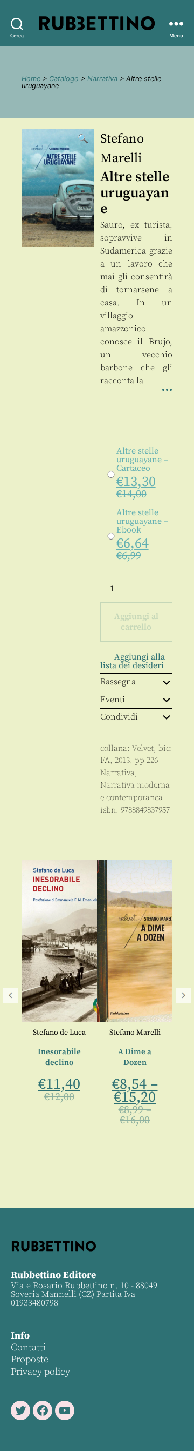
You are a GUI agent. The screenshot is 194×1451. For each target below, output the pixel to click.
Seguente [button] (183, 995)
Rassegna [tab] (118, 681)
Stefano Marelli (84, 1032)
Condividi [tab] (119, 716)
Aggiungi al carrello (136, 622)
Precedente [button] (10, 995)
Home (31, 79)
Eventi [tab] (112, 699)
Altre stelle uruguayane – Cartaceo (142, 459)
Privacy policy (40, 1372)
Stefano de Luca (160, 1032)
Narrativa (102, 79)
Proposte (29, 1359)
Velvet (143, 748)
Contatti (28, 1347)
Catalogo (64, 79)
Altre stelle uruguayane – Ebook (142, 521)
